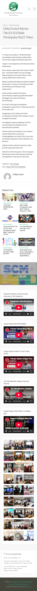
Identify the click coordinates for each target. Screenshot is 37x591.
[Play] (6, 314)
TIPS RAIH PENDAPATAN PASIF (8, 207)
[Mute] (28, 314)
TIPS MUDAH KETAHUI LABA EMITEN (8, 252)
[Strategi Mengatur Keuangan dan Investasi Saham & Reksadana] (13, 7)
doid (16, 166)
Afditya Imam (27, 48)
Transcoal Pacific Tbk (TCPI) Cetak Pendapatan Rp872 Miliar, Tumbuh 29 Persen (10, 230)
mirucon (28, 587)
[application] (19, 307)
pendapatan (22, 166)
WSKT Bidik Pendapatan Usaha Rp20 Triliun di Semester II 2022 (26, 208)
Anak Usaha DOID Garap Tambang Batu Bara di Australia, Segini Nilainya (26, 252)
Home (5, 25)
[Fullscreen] (31, 314)
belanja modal (10, 166)
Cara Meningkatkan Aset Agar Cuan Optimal (26, 228)
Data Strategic (14, 25)
